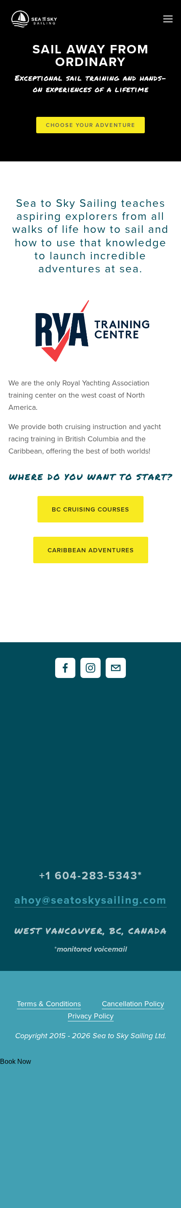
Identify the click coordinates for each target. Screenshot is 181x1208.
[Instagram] (90, 668)
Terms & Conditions (49, 1003)
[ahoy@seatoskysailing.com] (116, 668)
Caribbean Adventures (91, 550)
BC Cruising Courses (90, 509)
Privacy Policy (91, 1015)
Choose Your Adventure (91, 125)
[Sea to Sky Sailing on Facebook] (65, 668)
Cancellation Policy (133, 1003)
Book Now (15, 1061)
